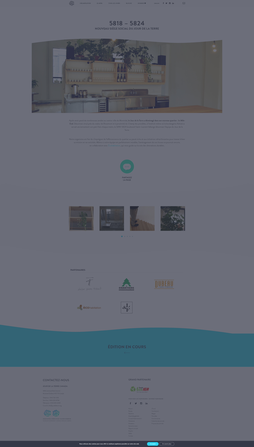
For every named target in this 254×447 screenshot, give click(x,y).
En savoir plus (166, 444)
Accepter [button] (153, 444)
